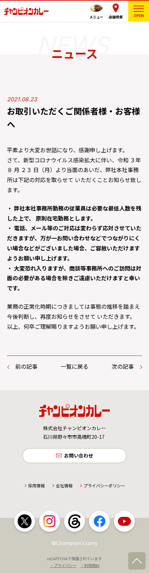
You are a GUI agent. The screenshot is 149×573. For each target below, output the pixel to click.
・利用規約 (89, 565)
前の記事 (26, 366)
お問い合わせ (78, 455)
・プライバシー (63, 565)
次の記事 (123, 366)
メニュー (96, 16)
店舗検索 (116, 16)
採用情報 (36, 485)
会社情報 (64, 485)
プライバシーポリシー (104, 485)
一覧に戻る (74, 366)
